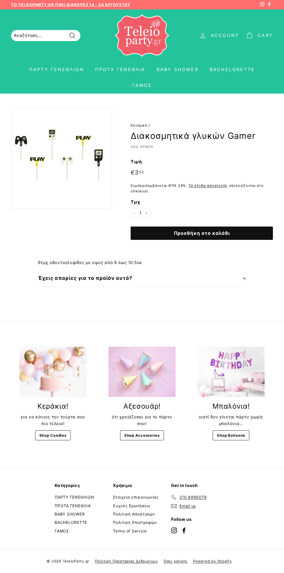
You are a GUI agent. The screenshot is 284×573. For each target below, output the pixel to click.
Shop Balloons (231, 435)
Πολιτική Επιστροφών (135, 522)
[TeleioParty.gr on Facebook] (184, 530)
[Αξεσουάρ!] (141, 372)
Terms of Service (130, 531)
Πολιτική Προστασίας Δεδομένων (126, 561)
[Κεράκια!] (52, 372)
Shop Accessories (142, 435)
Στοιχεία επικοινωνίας (136, 497)
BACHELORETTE (232, 69)
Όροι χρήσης (175, 561)
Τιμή (136, 161)
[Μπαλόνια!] (231, 372)
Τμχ (135, 202)
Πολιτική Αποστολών (134, 514)
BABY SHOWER (178, 69)
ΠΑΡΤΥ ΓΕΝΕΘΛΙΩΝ (56, 69)
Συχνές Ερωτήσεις (132, 505)
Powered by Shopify (212, 561)
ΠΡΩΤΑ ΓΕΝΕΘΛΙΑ (120, 69)
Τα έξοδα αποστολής (208, 186)
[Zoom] (61, 158)
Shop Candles (53, 435)
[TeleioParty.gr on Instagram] (174, 530)
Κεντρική (139, 125)
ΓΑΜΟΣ (142, 85)
